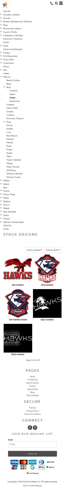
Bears (8, 84)
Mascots (6, 77)
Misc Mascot (11, 135)
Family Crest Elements (12, 49)
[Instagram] (35, 427)
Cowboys (10, 115)
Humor (6, 66)
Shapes (6, 208)
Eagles (12, 94)
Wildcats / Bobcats (14, 173)
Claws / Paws (12, 108)
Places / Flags (9, 194)
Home (32, 376)
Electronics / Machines (12, 39)
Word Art (7, 225)
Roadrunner (15, 101)
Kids (5, 70)
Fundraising (32, 379)
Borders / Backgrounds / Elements (17, 21)
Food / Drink (8, 59)
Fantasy (6, 53)
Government (8, 63)
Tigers (9, 156)
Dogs (8, 122)
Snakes (9, 153)
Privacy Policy (32, 411)
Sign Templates (9, 211)
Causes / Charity (10, 32)
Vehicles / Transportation (13, 222)
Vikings (9, 163)
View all (6, 11)
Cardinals (14, 90)
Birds (8, 87)
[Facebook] (30, 427)
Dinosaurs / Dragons (15, 118)
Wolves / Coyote (13, 177)
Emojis (6, 42)
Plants (6, 198)
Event (5, 46)
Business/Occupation (12, 28)
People (6, 191)
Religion (6, 201)
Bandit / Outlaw (13, 80)
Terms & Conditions (32, 414)
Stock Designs (33, 395)
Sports (6, 215)
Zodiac (6, 229)
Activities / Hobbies (11, 14)
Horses (9, 125)
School (6, 205)
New (5, 187)
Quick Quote (32, 389)
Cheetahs (10, 104)
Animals (6, 18)
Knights (9, 129)
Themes (6, 218)
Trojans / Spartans (13, 160)
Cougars (10, 111)
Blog (32, 392)
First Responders (10, 56)
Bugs (5, 25)
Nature (6, 184)
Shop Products (32, 383)
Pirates (9, 149)
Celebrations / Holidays (13, 35)
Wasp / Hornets (13, 167)
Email (10, 440)
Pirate (8, 146)
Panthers (10, 139)
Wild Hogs (11, 170)
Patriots (9, 142)
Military (6, 180)
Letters (6, 73)
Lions (8, 132)
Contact (32, 386)
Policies (32, 407)
